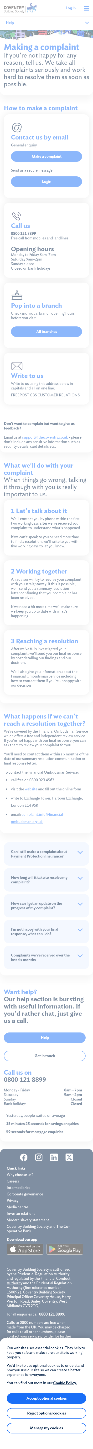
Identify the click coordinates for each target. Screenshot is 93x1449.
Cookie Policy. (65, 1383)
